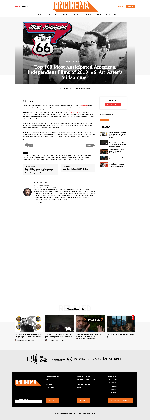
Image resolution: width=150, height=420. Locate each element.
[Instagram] (38, 202)
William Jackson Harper (76, 159)
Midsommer (50, 157)
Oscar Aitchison (113, 337)
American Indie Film (71, 153)
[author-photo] (16, 340)
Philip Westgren (84, 157)
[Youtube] (109, 389)
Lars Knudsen (40, 157)
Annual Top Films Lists (75, 61)
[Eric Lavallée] (27, 192)
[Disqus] (59, 230)
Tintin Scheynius (29, 159)
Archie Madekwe (85, 153)
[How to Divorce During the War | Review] (104, 158)
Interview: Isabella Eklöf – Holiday (76, 169)
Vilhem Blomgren (51, 159)
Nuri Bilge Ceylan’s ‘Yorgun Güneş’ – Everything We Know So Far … (117, 151)
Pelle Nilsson (73, 157)
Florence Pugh (73, 112)
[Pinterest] (44, 202)
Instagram (114, 386)
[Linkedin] (41, 202)
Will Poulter (63, 159)
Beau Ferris (35, 155)
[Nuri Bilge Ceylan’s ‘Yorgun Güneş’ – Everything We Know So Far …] (104, 151)
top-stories (40, 159)
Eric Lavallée (67, 88)
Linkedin (113, 392)
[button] (25, 6)
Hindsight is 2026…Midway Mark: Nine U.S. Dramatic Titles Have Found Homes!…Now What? (117, 165)
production (84, 110)
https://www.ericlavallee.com (42, 185)
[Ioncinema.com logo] (28, 383)
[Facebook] (35, 202)
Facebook (114, 379)
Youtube (113, 389)
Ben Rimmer (45, 155)
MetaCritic (65, 110)
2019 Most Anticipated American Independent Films (46, 153)
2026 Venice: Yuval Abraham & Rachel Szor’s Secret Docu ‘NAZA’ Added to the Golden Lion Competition (117, 143)
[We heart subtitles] (75, 6)
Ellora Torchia (55, 155)
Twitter (113, 383)
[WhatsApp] (119, 104)
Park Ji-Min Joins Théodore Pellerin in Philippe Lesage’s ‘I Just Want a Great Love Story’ (117, 135)
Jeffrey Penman (29, 157)
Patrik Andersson (61, 157)
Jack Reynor (88, 155)
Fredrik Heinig (77, 155)
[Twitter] (47, 202)
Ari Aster (27, 155)
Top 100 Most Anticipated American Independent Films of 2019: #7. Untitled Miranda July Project (40, 171)
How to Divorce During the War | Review (120, 334)
